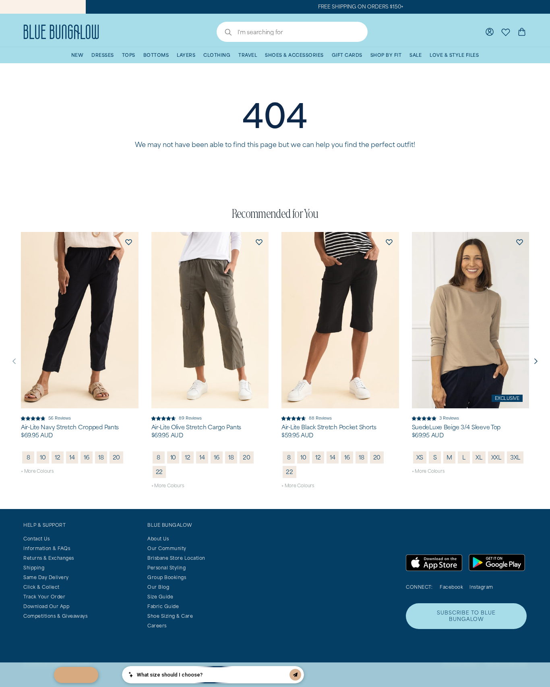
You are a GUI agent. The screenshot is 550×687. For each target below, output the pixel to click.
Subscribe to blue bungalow (466, 616)
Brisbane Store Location (176, 558)
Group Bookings (166, 577)
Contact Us (36, 538)
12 (57, 457)
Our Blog (158, 587)
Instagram (481, 587)
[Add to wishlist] (128, 241)
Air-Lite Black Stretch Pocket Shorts (328, 427)
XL (479, 457)
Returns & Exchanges (48, 558)
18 (101, 457)
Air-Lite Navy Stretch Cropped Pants (70, 427)
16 (86, 457)
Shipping (33, 567)
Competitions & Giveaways (55, 616)
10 (43, 457)
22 (159, 471)
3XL (515, 457)
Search (224, 33)
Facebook (451, 587)
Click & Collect (41, 587)
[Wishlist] (506, 32)
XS (420, 457)
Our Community (166, 548)
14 (72, 457)
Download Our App (46, 606)
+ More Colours (37, 471)
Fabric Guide (163, 606)
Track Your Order (44, 596)
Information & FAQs (46, 548)
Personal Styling (166, 567)
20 (116, 457)
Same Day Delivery (46, 577)
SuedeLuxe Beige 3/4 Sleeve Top (456, 427)
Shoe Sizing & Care (170, 616)
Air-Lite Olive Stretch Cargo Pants (196, 427)
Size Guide (160, 596)
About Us (158, 538)
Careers (157, 625)
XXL (496, 457)
